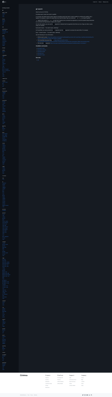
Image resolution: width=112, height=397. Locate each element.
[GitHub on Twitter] (83, 395)
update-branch (5, 205)
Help (70, 377)
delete (3, 20)
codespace (4, 55)
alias (3, 19)
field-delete (5, 222)
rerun (3, 314)
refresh (4, 39)
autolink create (5, 262)
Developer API (60, 377)
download (4, 30)
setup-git (4, 41)
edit (3, 62)
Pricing (46, 385)
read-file (4, 291)
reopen (3, 198)
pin (3, 155)
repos (3, 326)
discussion (4, 91)
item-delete (4, 229)
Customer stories (48, 383)
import (3, 21)
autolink (4, 260)
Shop (82, 385)
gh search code (41, 48)
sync (3, 295)
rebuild (4, 71)
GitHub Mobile (60, 383)
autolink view (5, 266)
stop (3, 74)
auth (3, 35)
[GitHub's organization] (91, 395)
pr (2, 181)
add (3, 127)
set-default (4, 294)
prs (3, 324)
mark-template (5, 236)
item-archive (5, 226)
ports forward (5, 69)
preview (4, 209)
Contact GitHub (72, 385)
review (3, 201)
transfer (4, 159)
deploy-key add (5, 273)
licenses (4, 175)
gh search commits (42, 50)
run (3, 307)
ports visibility (6, 70)
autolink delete (5, 263)
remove (3, 108)
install (4, 105)
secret (3, 328)
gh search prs (41, 53)
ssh (3, 73)
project (4, 212)
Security (47, 379)
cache (3, 50)
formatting (4, 136)
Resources (47, 387)
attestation (4, 29)
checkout (4, 183)
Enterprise (47, 381)
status (3, 42)
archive (4, 259)
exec (3, 104)
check (3, 302)
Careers (82, 381)
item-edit (4, 230)
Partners (59, 379)
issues (3, 323)
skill (3, 335)
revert (3, 199)
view (3, 16)
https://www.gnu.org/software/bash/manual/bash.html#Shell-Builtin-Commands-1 (68, 43)
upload (3, 251)
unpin (3, 162)
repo (3, 258)
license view (5, 287)
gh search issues (41, 51)
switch (3, 44)
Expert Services (72, 381)
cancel (3, 308)
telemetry (4, 140)
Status (70, 383)
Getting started (5, 7)
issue (3, 143)
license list (5, 285)
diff (3, 190)
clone (3, 115)
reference (4, 139)
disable (4, 363)
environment (4, 133)
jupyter (4, 63)
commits (4, 322)
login (3, 37)
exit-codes (4, 135)
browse (3, 47)
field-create (5, 221)
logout (3, 38)
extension (4, 100)
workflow (4, 362)
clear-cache (4, 82)
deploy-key (4, 271)
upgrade (4, 111)
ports (3, 67)
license (4, 284)
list (3, 15)
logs (3, 66)
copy (3, 215)
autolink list (5, 264)
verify (3, 33)
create (3, 13)
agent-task (4, 12)
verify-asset (5, 252)
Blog (82, 379)
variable (4, 354)
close (3, 144)
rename (3, 122)
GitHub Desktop (60, 381)
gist (3, 113)
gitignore (4, 280)
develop (4, 150)
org (3, 178)
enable (3, 365)
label (3, 166)
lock (3, 154)
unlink (3, 237)
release (4, 241)
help (3, 132)
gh (2, 10)
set (3, 24)
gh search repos (41, 54)
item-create (4, 228)
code (3, 56)
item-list (4, 232)
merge (3, 195)
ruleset (4, 300)
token (3, 45)
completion (4, 78)
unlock (3, 161)
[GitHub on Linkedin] (89, 394)
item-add (4, 225)
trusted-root (5, 31)
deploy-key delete (6, 274)
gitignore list (5, 281)
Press (82, 383)
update (3, 343)
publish (4, 340)
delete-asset (5, 244)
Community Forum (72, 379)
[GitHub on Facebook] (85, 395)
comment (4, 92)
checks (3, 184)
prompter (4, 210)
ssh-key (4, 345)
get (3, 83)
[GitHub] (24, 375)
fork (3, 278)
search (3, 110)
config (3, 80)
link (3, 233)
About (82, 377)
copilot (4, 88)
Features (47, 377)
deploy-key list (5, 276)
